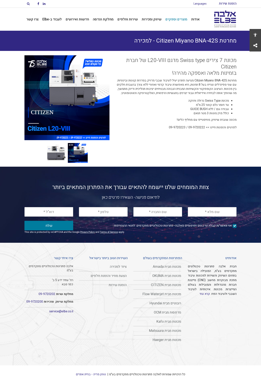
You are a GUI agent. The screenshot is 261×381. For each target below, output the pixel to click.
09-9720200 (34, 301)
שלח (48, 225)
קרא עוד (204, 294)
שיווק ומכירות (151, 19)
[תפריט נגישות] (255, 34)
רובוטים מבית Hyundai (165, 303)
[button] (66, 97)
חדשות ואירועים (77, 19)
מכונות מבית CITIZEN (166, 285)
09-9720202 (47, 294)
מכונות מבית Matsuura (165, 330)
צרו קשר (32, 19)
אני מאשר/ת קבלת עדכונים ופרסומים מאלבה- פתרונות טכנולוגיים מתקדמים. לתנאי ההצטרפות (173, 225)
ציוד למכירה (118, 266)
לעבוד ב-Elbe (52, 19)
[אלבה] (225, 19)
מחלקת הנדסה (103, 19)
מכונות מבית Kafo (168, 321)
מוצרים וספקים (176, 19)
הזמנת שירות (118, 285)
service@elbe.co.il (61, 311)
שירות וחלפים (127, 19)
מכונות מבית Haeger (167, 339)
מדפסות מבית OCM (167, 312)
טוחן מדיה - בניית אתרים (91, 374)
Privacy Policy (87, 232)
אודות (195, 19)
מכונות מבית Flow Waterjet (162, 294)
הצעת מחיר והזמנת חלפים (109, 275)
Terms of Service (109, 232)
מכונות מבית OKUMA (166, 275)
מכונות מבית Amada (167, 266)
